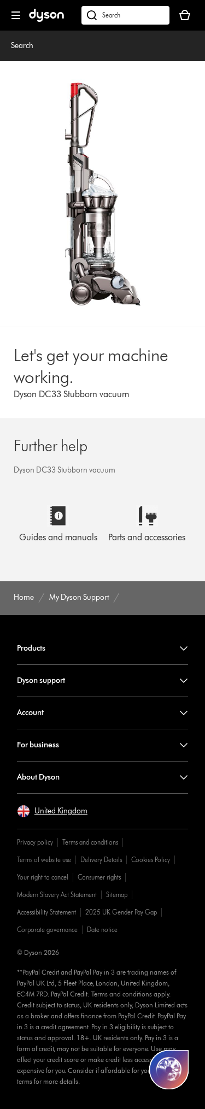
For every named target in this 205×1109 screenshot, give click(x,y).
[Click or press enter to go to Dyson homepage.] (46, 19)
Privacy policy (35, 842)
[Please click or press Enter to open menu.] (16, 15)
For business (38, 745)
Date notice (102, 929)
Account (30, 712)
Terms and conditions (90, 842)
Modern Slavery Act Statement (57, 894)
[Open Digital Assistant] (169, 1069)
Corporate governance (47, 929)
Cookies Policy (150, 860)
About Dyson (38, 777)
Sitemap (116, 894)
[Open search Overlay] (125, 15)
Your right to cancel (42, 877)
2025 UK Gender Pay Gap (121, 912)
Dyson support (41, 680)
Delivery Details (101, 860)
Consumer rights (99, 877)
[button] (52, 811)
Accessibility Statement (46, 912)
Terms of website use (44, 860)
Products (31, 648)
